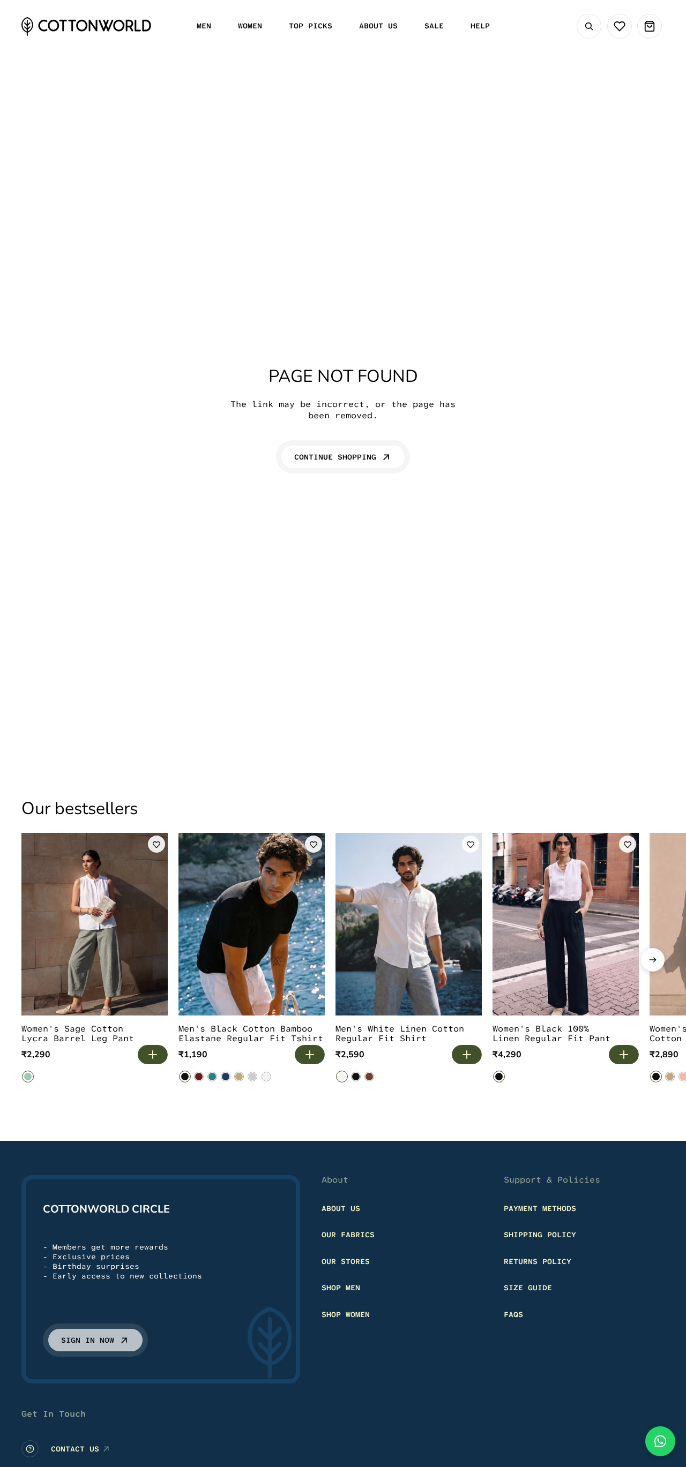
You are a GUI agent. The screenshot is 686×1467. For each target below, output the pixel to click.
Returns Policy (537, 1261)
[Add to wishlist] (156, 844)
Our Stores (346, 1261)
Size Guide (528, 1287)
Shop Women (346, 1314)
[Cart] (649, 26)
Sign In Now (87, 1340)
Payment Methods (540, 1208)
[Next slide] (653, 960)
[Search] (589, 26)
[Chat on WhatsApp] (660, 1441)
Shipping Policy (540, 1234)
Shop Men (341, 1287)
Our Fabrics (348, 1234)
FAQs (513, 1314)
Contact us (75, 1449)
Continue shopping (335, 457)
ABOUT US (341, 1208)
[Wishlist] (619, 26)
